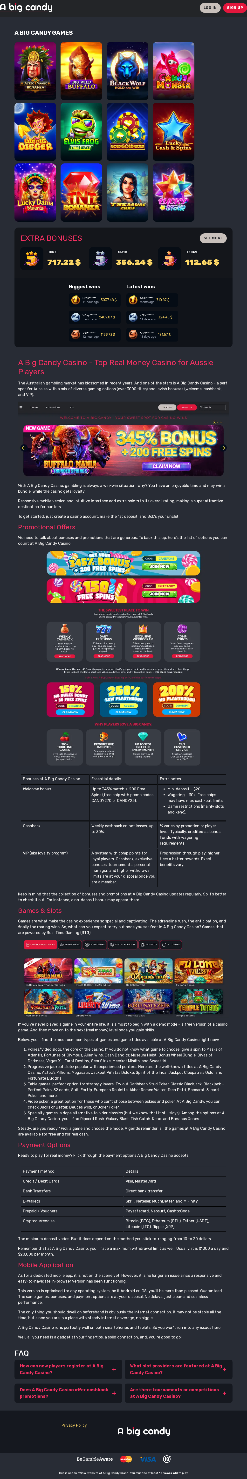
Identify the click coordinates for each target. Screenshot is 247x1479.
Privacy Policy (74, 1425)
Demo (35, 91)
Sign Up (235, 8)
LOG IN (210, 8)
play (35, 78)
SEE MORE (213, 238)
